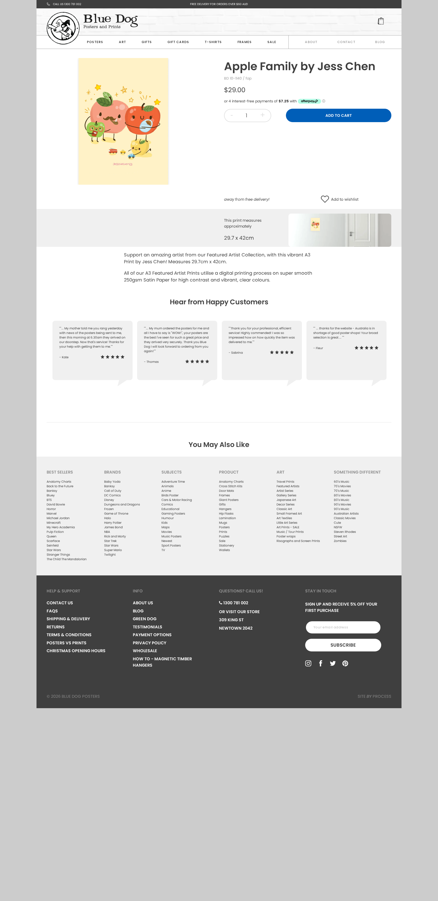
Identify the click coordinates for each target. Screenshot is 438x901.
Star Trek (110, 541)
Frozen (109, 509)
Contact (346, 42)
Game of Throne (116, 513)
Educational (170, 509)
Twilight (110, 554)
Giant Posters (229, 500)
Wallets (224, 550)
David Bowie (56, 504)
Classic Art (284, 509)
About (311, 42)
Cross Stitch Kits (230, 486)
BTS (49, 500)
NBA (107, 532)
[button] (326, 199)
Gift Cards (178, 42)
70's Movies (342, 486)
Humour (167, 518)
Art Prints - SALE (288, 527)
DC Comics (112, 495)
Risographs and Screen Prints (298, 541)
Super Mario (113, 550)
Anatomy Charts (59, 481)
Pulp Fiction (55, 532)
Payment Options (152, 635)
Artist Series (285, 491)
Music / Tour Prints (290, 532)
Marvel (52, 513)
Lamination (227, 518)
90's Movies (342, 504)
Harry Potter (112, 522)
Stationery (226, 545)
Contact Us (60, 603)
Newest (166, 541)
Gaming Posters (173, 513)
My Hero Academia (61, 527)
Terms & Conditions (69, 635)
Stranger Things (58, 554)
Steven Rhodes (345, 532)
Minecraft (54, 522)
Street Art (340, 536)
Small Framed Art (289, 513)
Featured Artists (288, 486)
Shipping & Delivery (68, 619)
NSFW (338, 527)
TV (163, 550)
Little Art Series (287, 522)
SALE (271, 42)
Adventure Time (173, 481)
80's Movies (342, 495)
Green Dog (144, 619)
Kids (164, 522)
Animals (167, 486)
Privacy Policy (149, 643)
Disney (109, 500)
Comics (167, 504)
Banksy (52, 491)
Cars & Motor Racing (176, 500)
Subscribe (343, 645)
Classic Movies (345, 518)
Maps (165, 527)
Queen (52, 536)
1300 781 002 (235, 603)
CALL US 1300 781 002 (67, 4)
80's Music (341, 500)
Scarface (53, 541)
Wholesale (145, 651)
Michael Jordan (58, 518)
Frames (245, 42)
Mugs (223, 522)
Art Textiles (284, 518)
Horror (51, 509)
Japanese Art (286, 500)
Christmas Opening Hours (76, 651)
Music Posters (171, 536)
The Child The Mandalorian (67, 559)
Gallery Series (286, 495)
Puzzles (224, 536)
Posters (95, 42)
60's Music (341, 481)
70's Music (341, 491)
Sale (222, 541)
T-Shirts (213, 42)
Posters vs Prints (66, 643)
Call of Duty (112, 491)
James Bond (113, 527)
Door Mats (226, 491)
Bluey (51, 495)
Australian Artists (346, 513)
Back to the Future (60, 486)
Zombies (340, 541)
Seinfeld (53, 545)
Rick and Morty (115, 536)
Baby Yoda (112, 481)
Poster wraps (286, 536)
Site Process (374, 696)
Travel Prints (285, 481)
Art (122, 42)
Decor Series (286, 504)
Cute (337, 522)
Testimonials (147, 627)
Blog (380, 42)
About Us (143, 603)
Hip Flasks (226, 513)
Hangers (225, 509)
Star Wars (54, 550)
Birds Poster (169, 495)
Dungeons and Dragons (122, 504)
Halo (107, 518)
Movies (166, 532)
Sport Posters (171, 545)
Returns (56, 627)
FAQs (52, 611)
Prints (223, 532)
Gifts (147, 42)
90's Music (341, 509)
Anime (166, 491)
